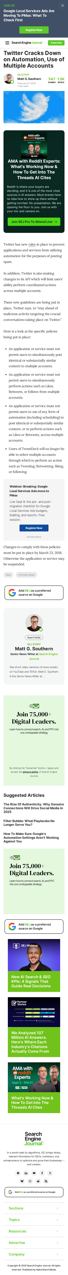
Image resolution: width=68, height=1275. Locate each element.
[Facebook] (42, 1173)
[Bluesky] (22, 1181)
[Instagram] (30, 1181)
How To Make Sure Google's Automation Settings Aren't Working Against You (31, 837)
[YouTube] (34, 1173)
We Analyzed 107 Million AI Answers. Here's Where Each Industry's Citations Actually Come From (30, 1042)
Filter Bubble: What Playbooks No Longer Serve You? (29, 823)
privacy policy (30, 771)
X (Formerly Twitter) (26, 575)
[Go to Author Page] (8, 78)
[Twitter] (50, 1173)
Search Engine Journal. (39, 1265)
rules (32, 244)
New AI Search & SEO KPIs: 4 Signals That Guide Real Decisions (31, 981)
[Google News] (18, 1173)
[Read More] (34, 1012)
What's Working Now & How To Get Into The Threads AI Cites (32, 1103)
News (8, 575)
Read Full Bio (34, 637)
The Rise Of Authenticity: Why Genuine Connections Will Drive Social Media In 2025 (33, 808)
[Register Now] (34, 955)
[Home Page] (27, 42)
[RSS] (46, 1181)
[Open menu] (7, 43)
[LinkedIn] (26, 1173)
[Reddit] (38, 1181)
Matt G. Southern (29, 79)
